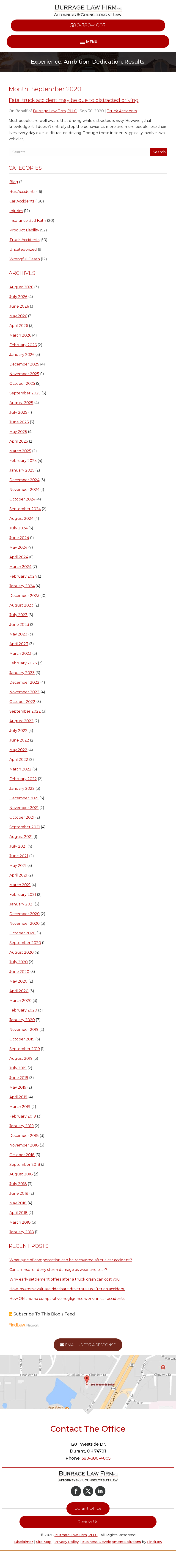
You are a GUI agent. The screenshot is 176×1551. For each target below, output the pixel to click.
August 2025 (21, 403)
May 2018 (18, 1203)
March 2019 (19, 1106)
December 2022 (24, 682)
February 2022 (23, 779)
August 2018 (21, 1174)
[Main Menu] (88, 41)
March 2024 (20, 567)
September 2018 (24, 1164)
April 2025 (18, 441)
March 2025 (20, 451)
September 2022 (25, 711)
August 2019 (21, 1058)
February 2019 (22, 1116)
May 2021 (17, 865)
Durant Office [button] (88, 1508)
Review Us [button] (88, 1521)
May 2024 (18, 547)
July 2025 (18, 412)
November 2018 (24, 1145)
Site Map (44, 1542)
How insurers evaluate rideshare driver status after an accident (67, 1289)
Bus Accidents (22, 191)
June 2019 (18, 1078)
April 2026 (18, 325)
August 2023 (21, 605)
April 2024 (18, 557)
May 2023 (18, 634)
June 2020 (19, 971)
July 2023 (18, 615)
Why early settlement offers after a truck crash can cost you (64, 1279)
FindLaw (154, 1542)
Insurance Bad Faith (27, 220)
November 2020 (24, 923)
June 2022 (19, 740)
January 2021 (21, 904)
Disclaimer (23, 1542)
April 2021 (18, 875)
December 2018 (24, 1135)
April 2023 (18, 644)
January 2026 (21, 354)
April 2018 (18, 1213)
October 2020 (22, 933)
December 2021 (23, 798)
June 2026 (19, 306)
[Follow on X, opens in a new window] (88, 1491)
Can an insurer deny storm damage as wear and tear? (58, 1269)
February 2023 (23, 663)
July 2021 (18, 846)
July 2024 (18, 528)
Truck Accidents (122, 111)
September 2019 (24, 1049)
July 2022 (18, 730)
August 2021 (21, 837)
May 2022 (18, 750)
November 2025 (24, 374)
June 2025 (19, 422)
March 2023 (20, 653)
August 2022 (21, 721)
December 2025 (24, 364)
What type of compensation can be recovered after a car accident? (70, 1260)
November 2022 (24, 692)
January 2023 (22, 673)
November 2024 (24, 489)
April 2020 (18, 991)
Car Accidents (21, 201)
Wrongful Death (24, 259)
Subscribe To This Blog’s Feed (44, 1314)
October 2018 (22, 1155)
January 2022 (22, 788)
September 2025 (25, 393)
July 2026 (18, 297)
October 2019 (21, 1039)
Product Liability (24, 230)
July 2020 (18, 962)
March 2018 (20, 1222)
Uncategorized (23, 249)
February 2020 (23, 1010)
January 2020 (22, 1020)
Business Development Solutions (111, 1542)
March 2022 (20, 769)
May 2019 (17, 1087)
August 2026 (21, 287)
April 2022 (18, 759)
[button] (171, 1517)
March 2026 (20, 335)
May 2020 (18, 981)
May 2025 (18, 432)
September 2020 (25, 943)
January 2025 (21, 470)
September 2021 (24, 827)
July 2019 (18, 1068)
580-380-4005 (87, 25)
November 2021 (23, 808)
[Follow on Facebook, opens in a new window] (76, 1491)
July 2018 (18, 1184)
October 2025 (22, 383)
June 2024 (19, 538)
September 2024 (25, 509)
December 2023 (24, 595)
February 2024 (23, 576)
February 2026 (23, 345)
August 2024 (21, 518)
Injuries (16, 211)
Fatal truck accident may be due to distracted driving (73, 100)
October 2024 (22, 499)
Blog (13, 182)
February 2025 (23, 460)
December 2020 (24, 914)
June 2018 (18, 1193)
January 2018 (21, 1232)
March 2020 (20, 1000)
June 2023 (19, 624)
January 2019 (21, 1126)
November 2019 (23, 1029)
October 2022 (22, 702)
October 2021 (21, 817)
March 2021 (19, 885)
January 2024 (22, 586)
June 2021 (18, 856)
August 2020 (21, 952)
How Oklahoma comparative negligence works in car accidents (66, 1298)
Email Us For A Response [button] (90, 1345)
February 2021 (22, 894)
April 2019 (18, 1097)
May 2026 (18, 316)
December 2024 (24, 480)
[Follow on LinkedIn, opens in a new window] (100, 1491)
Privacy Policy (67, 1542)
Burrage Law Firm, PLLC (55, 111)
